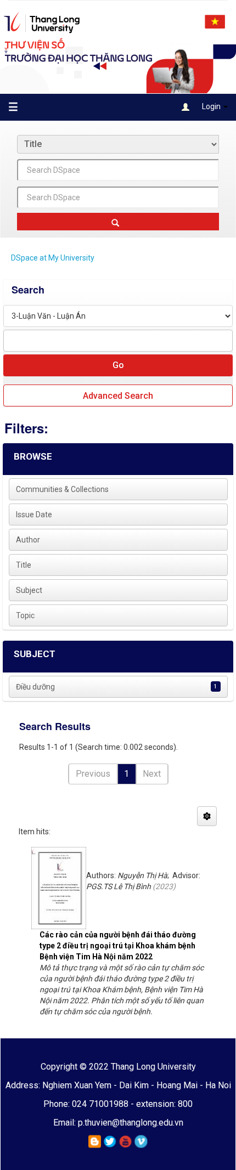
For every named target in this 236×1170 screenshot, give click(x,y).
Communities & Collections (62, 489)
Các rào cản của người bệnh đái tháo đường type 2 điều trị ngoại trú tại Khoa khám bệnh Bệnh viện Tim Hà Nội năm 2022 (118, 945)
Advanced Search (118, 396)
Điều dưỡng (35, 686)
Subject (29, 590)
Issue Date (34, 514)
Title (23, 565)
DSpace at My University (52, 257)
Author (28, 539)
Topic (25, 615)
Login (211, 106)
